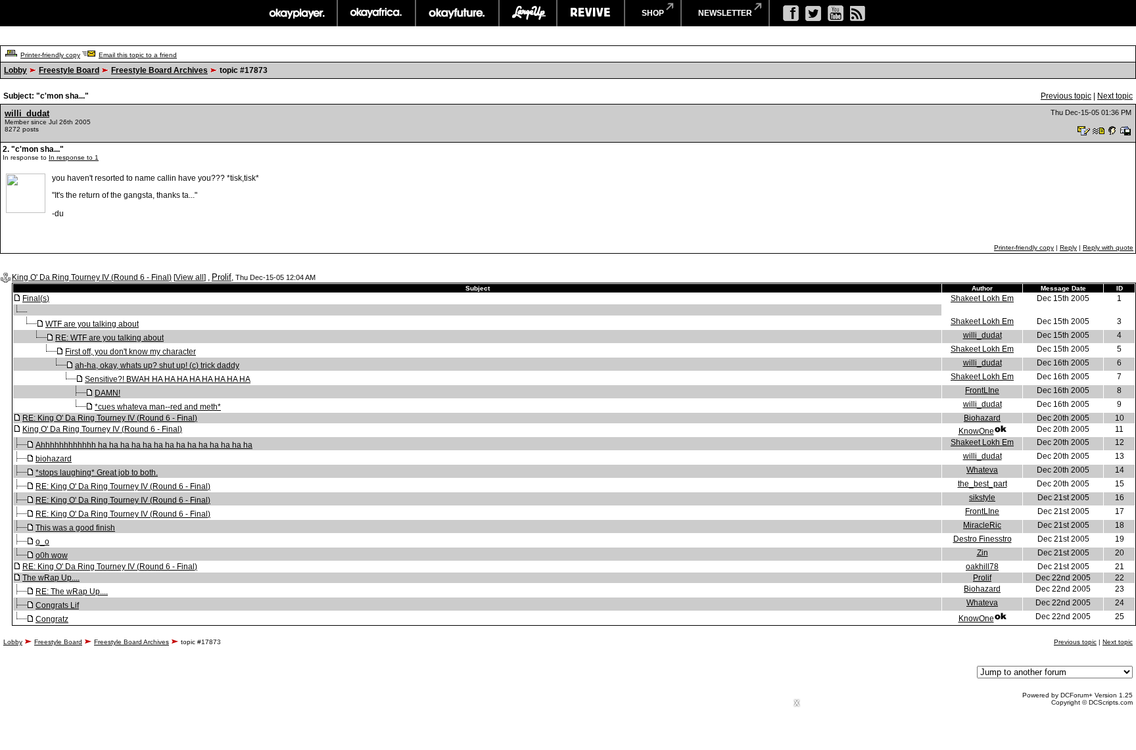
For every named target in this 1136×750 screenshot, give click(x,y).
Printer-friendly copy (50, 55)
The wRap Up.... (51, 577)
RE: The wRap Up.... (72, 591)
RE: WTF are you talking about (109, 337)
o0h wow (52, 555)
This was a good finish (75, 527)
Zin (982, 552)
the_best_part (982, 483)
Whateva (982, 470)
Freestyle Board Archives (159, 70)
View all (190, 277)
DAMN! (107, 393)
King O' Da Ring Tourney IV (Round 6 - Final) (92, 277)
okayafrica (376, 13)
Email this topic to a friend (138, 55)
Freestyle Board (69, 70)
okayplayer (296, 13)
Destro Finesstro (982, 539)
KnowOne (976, 431)
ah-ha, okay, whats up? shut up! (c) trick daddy (157, 365)
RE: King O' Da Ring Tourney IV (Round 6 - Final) (109, 418)
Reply (1068, 247)
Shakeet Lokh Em (982, 298)
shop (653, 13)
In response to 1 (74, 157)
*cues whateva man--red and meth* (158, 406)
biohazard (54, 458)
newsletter (725, 13)
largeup (528, 13)
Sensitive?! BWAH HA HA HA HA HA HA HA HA (167, 379)
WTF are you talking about (92, 324)
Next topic (1115, 96)
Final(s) (35, 298)
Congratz (52, 619)
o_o (42, 541)
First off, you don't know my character (130, 351)
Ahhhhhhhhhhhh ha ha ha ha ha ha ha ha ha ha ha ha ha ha (144, 445)
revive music (590, 13)
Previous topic (1066, 96)
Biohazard (982, 418)
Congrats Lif (57, 605)
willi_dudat (27, 113)
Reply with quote (1108, 247)
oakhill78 (982, 566)
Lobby (15, 70)
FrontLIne (982, 390)
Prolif (221, 277)
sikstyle (982, 497)
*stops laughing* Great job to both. (97, 472)
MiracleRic (982, 525)
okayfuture (457, 13)
